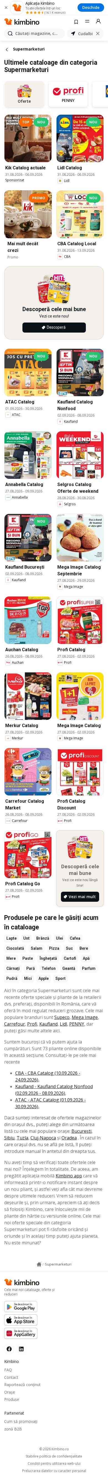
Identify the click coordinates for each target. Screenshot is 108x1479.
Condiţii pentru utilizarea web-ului (54, 1463)
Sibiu (9, 1138)
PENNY (76, 1024)
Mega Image (85, 1017)
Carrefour (14, 1024)
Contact (11, 1377)
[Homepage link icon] (39, 1264)
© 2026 (54, 1449)
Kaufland (48, 1024)
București (81, 1131)
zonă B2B (13, 1429)
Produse (11, 1399)
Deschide (90, 7)
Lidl (63, 1024)
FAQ (8, 1369)
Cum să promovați (20, 1421)
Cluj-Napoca (43, 1138)
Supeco (62, 1017)
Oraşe (9, 1392)
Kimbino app (69, 1176)
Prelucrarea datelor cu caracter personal (54, 1471)
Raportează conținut (22, 1384)
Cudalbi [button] (85, 33)
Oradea (69, 1138)
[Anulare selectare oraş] (98, 33)
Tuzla (22, 1138)
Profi (32, 1024)
